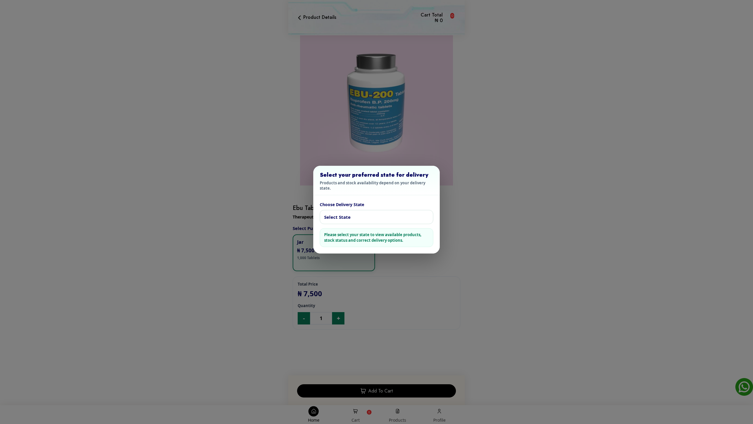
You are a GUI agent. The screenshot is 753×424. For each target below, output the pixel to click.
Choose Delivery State (342, 204)
